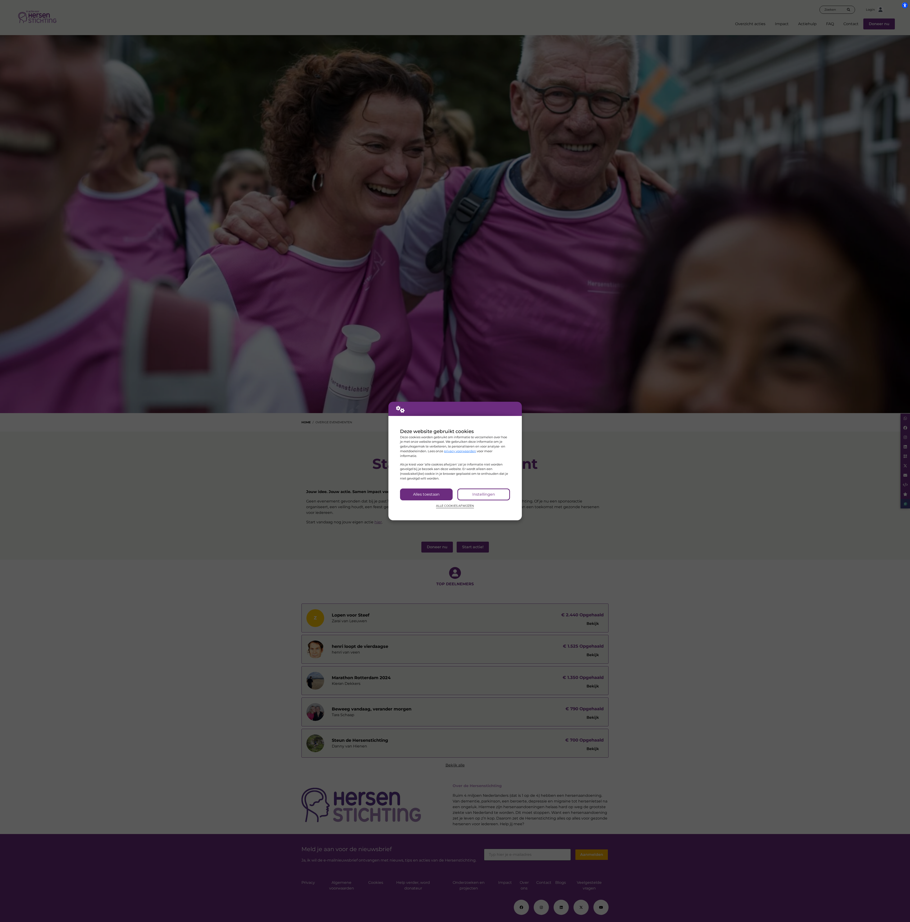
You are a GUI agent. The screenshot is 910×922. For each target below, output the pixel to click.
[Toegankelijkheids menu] (905, 5)
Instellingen (483, 494)
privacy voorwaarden (460, 451)
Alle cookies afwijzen (455, 505)
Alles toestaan (426, 494)
